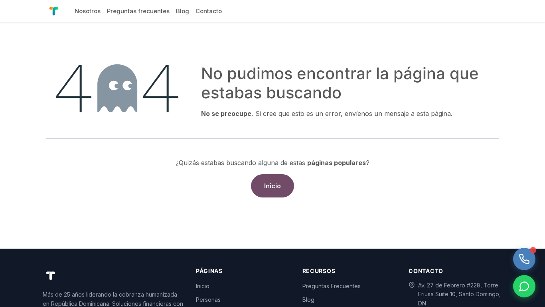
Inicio (272, 186)
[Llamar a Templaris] (524, 259)
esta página (434, 114)
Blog (308, 299)
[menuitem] (87, 11)
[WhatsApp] (524, 286)
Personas (208, 299)
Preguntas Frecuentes (331, 286)
